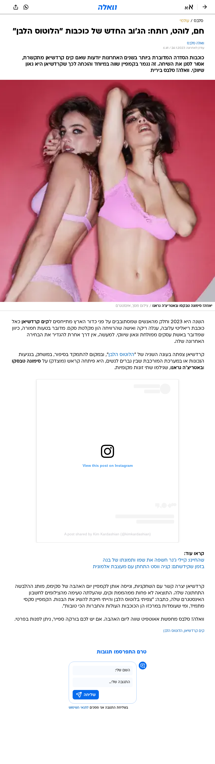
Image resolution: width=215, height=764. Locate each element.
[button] (189, 7)
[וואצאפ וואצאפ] (26, 7)
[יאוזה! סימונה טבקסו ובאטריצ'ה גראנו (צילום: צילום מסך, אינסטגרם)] (107, 195)
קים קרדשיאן (194, 631)
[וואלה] (107, 7)
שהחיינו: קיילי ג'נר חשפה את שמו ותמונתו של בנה (153, 560)
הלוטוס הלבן (121, 354)
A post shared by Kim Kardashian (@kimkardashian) (107, 534)
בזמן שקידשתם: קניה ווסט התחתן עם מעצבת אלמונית (148, 566)
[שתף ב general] (16, 7)
